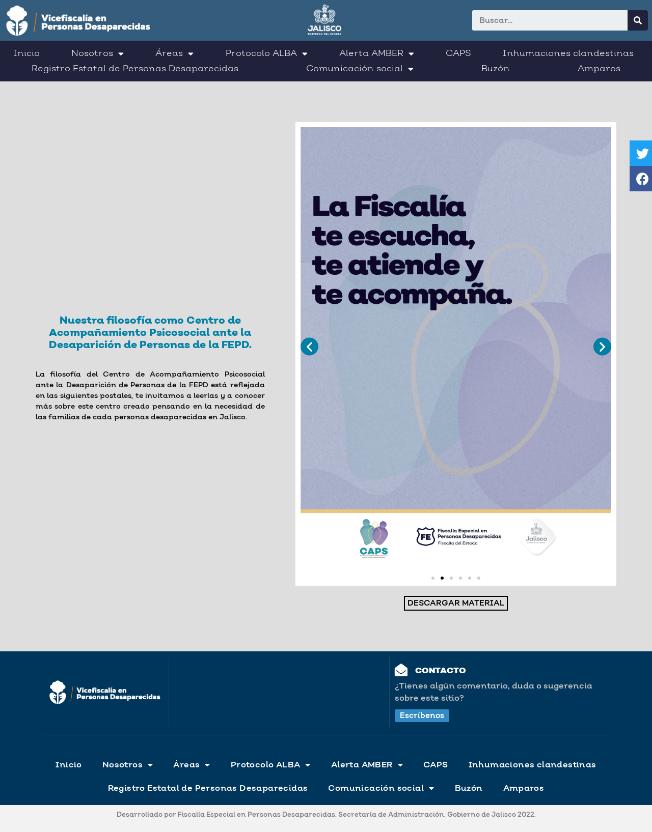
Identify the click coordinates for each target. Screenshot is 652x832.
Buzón (495, 69)
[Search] (638, 20)
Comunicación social (354, 69)
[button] (432, 578)
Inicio (26, 53)
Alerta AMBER (371, 53)
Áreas (169, 53)
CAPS (458, 53)
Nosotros (92, 53)
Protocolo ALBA (261, 53)
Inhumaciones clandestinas (568, 53)
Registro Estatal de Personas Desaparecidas (135, 69)
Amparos (599, 69)
